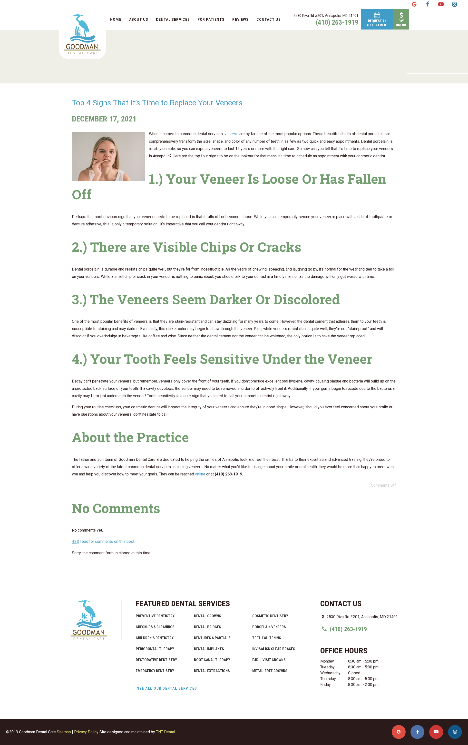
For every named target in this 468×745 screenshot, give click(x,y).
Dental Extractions (212, 671)
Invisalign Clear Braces (273, 649)
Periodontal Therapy (155, 649)
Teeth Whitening (266, 638)
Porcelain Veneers (269, 627)
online (200, 474)
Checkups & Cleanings (155, 627)
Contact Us (268, 19)
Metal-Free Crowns (269, 671)
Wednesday (330, 673)
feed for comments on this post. (103, 541)
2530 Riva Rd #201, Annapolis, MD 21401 (325, 15)
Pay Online (401, 23)
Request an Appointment (377, 23)
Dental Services (173, 19)
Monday (327, 661)
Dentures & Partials (212, 638)
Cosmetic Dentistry (270, 616)
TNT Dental (165, 732)
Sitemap (64, 732)
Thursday (328, 678)
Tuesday (327, 667)
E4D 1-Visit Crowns (269, 660)
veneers (231, 133)
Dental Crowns (207, 616)
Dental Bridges (207, 627)
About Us (138, 19)
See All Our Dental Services (167, 688)
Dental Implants (209, 649)
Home (115, 19)
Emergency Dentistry (155, 671)
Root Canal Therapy (212, 660)
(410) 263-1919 (337, 22)
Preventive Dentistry (155, 616)
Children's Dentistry (155, 638)
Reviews (240, 19)
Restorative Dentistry (156, 660)
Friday (325, 684)
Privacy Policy (86, 732)
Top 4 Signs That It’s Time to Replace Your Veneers (157, 102)
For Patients (211, 19)
